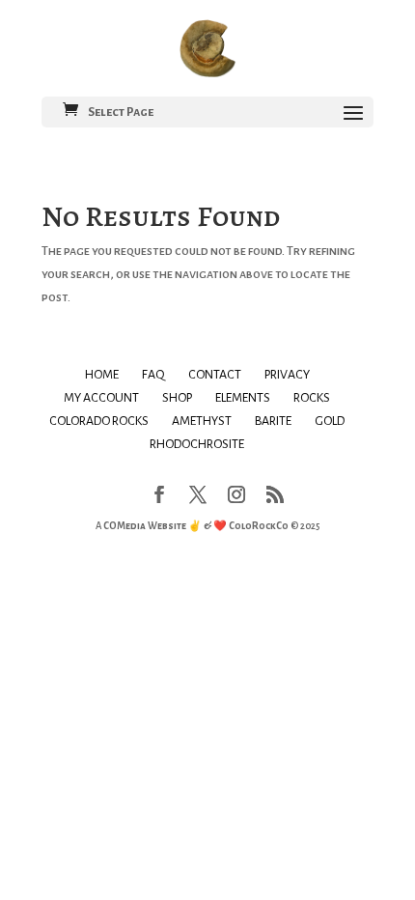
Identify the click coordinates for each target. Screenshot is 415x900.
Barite (273, 421)
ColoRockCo (259, 525)
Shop (177, 398)
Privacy (287, 374)
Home (102, 374)
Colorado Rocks (99, 421)
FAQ (153, 374)
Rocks (311, 398)
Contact (214, 374)
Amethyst (202, 421)
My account (101, 398)
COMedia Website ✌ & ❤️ (166, 525)
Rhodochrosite (197, 444)
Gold (330, 421)
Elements (242, 398)
